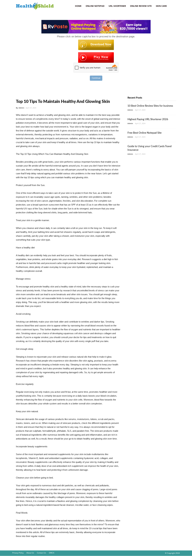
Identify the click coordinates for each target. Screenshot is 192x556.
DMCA (51, 553)
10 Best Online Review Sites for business (150, 106)
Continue (96, 78)
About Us (30, 553)
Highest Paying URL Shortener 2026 (148, 119)
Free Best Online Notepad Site (145, 133)
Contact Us (41, 553)
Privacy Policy (18, 553)
